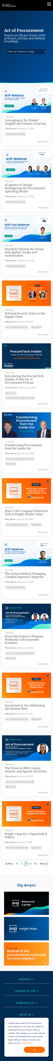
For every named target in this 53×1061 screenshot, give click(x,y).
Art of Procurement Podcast (20, 459)
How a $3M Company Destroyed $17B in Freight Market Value (26, 512)
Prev (10, 863)
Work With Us (25, 1003)
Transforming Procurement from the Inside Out (23, 446)
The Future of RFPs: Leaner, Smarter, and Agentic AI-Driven (26, 769)
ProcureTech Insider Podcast (20, 398)
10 (35, 863)
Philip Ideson (10, 128)
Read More (43, 142)
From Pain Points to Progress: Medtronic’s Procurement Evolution (24, 640)
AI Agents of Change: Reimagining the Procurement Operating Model (25, 188)
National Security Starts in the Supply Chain (25, 315)
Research (25, 979)
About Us (25, 1014)
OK (34, 1050)
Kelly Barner (10, 321)
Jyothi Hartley (11, 387)
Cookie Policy (26, 1043)
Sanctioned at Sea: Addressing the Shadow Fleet (25, 707)
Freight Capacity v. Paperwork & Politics (26, 835)
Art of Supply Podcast (17, 327)
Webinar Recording (15, 134)
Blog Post (36, 327)
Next (42, 863)
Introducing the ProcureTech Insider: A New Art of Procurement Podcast (24, 379)
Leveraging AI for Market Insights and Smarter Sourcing (25, 122)
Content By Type (25, 991)
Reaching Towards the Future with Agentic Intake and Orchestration (24, 252)
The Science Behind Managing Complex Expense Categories (25, 575)
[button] (49, 4)
